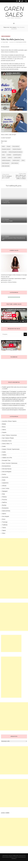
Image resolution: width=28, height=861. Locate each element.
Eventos (4, 474)
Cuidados (4, 455)
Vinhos (3, 533)
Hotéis (3, 480)
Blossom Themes (14, 857)
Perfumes (4, 497)
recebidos (10, 157)
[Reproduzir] (2, 321)
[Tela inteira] (25, 321)
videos (23, 160)
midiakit (7, 812)
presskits (4, 157)
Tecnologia (4, 522)
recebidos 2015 (17, 157)
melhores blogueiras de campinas (15, 152)
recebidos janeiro (16, 160)
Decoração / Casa (6, 460)
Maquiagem (5, 491)
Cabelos (4, 429)
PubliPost (4, 502)
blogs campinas (16, 146)
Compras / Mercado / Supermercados (11, 449)
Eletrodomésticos (6, 466)
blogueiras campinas (6, 149)
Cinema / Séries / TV (7, 443)
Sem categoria (6, 36)
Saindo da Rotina (6, 511)
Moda (3, 494)
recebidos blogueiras (6, 160)
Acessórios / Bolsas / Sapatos (9, 421)
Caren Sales (5, 42)
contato (3, 812)
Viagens (4, 530)
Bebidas (4, 424)
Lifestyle (4, 485)
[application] (14, 315)
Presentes (4, 499)
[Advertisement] (14, 552)
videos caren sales (5, 166)
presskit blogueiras (17, 154)
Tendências (4, 525)
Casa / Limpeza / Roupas (8, 438)
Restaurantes (5, 508)
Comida (4, 446)
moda (3, 154)
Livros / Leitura (5, 488)
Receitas (4, 505)
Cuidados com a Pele (7, 457)
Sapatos (4, 513)
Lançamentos (5, 483)
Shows (3, 519)
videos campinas (14, 163)
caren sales (4, 152)
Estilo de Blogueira (6, 471)
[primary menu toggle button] (14, 23)
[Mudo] (23, 321)
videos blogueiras (5, 163)
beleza (3, 146)
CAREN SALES (14, 11)
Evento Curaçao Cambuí (7, 221)
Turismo (4, 527)
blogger (8, 146)
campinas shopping (17, 149)
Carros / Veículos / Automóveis (9, 435)
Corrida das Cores (6, 202)
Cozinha (4, 452)
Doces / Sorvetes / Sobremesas (9, 463)
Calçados (4, 432)
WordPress (14, 858)
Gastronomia (5, 477)
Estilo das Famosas (6, 469)
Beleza (3, 427)
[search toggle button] (26, 1)
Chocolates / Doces (6, 441)
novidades (9, 154)
